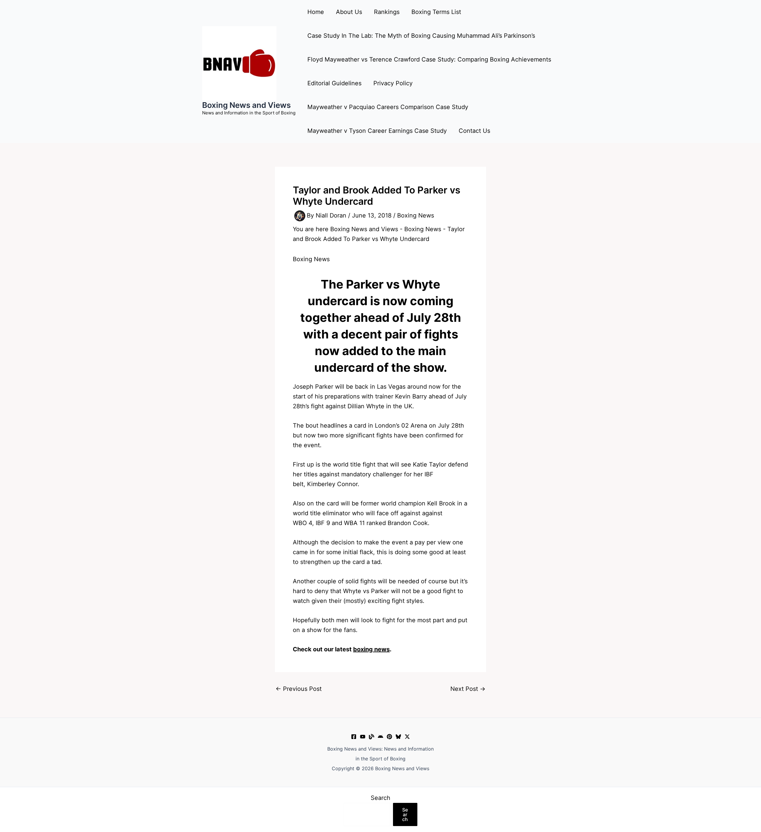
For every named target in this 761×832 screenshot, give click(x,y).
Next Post (467, 689)
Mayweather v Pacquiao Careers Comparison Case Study (387, 107)
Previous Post (299, 689)
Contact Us (474, 130)
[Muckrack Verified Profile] (371, 736)
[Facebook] (353, 736)
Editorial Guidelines (334, 83)
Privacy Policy (393, 83)
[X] (407, 736)
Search (380, 797)
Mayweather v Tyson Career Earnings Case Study (377, 130)
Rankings (387, 11)
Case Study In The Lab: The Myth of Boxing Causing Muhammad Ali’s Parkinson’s (421, 35)
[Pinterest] (389, 736)
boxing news (371, 649)
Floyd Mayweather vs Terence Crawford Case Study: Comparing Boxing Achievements (429, 59)
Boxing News (415, 215)
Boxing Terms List (436, 11)
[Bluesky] (398, 736)
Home (315, 11)
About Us (349, 11)
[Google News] (380, 736)
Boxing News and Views (246, 105)
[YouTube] (362, 736)
